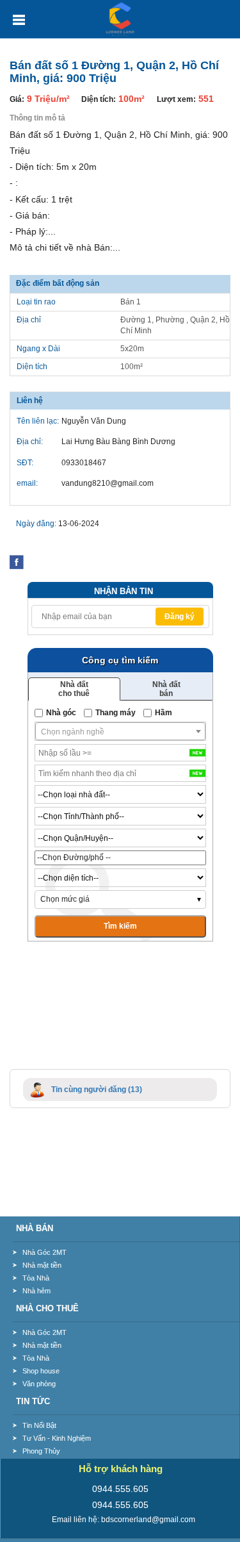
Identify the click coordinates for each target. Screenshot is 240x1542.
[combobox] (120, 731)
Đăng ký (179, 616)
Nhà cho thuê (47, 1308)
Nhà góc (61, 712)
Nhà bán (34, 1228)
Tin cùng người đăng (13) (96, 1089)
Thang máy (115, 712)
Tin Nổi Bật (39, 1425)
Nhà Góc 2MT (44, 1252)
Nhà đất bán (166, 689)
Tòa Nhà (35, 1278)
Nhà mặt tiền (41, 1265)
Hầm (163, 712)
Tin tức (33, 1401)
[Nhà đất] (120, 18)
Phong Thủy (41, 1451)
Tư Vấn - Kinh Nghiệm (56, 1438)
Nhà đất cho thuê (74, 689)
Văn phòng (39, 1384)
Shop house (41, 1371)
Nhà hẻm (36, 1291)
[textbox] (120, 732)
